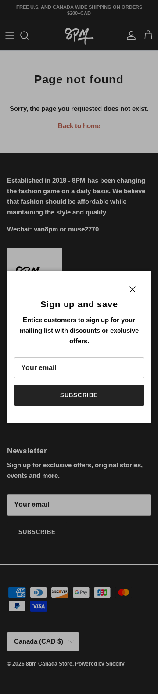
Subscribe (78, 395)
